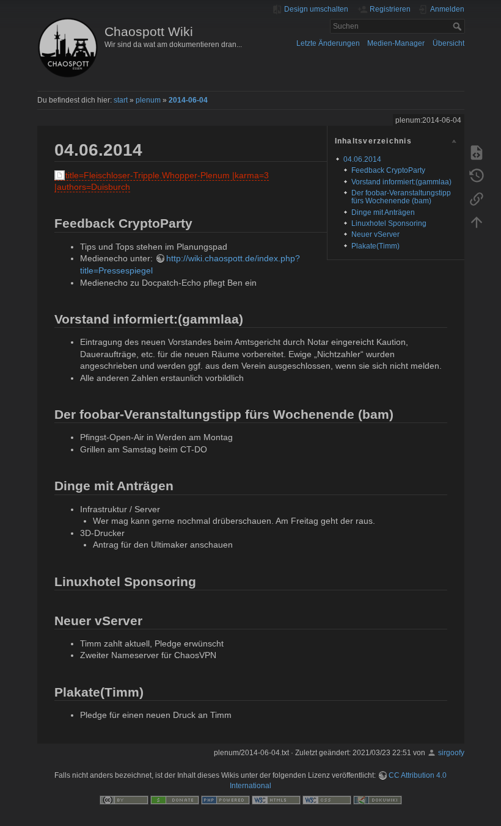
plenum (148, 100)
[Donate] (174, 799)
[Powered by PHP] (225, 799)
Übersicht (448, 43)
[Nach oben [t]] (477, 221)
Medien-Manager (396, 43)
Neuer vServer (375, 234)
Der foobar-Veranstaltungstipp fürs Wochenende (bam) (401, 197)
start (121, 100)
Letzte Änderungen (328, 43)
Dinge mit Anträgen (383, 212)
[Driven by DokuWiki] (377, 799)
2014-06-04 (188, 100)
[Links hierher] (477, 198)
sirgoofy (451, 752)
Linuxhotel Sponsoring (388, 223)
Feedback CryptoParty (388, 170)
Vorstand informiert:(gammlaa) (401, 182)
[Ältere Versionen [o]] (477, 175)
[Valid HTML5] (276, 799)
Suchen (458, 26)
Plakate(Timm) (375, 246)
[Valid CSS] (326, 799)
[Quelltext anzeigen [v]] (477, 152)
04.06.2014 (362, 159)
